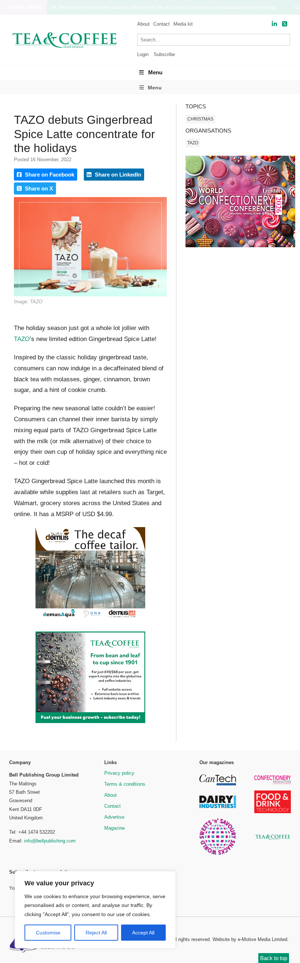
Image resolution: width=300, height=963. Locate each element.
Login (143, 54)
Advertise (114, 817)
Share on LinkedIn (117, 174)
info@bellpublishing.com (50, 841)
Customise (48, 933)
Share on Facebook (48, 174)
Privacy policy (119, 773)
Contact (161, 24)
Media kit (183, 24)
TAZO (22, 339)
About (143, 24)
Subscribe (164, 54)
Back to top (273, 958)
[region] (95, 910)
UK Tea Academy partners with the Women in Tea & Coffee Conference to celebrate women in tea (163, 7)
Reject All (96, 933)
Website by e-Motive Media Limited (250, 939)
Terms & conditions (124, 784)
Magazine (114, 828)
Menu (155, 72)
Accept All (143, 933)
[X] (284, 24)
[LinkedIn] (274, 24)
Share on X (38, 188)
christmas (200, 119)
